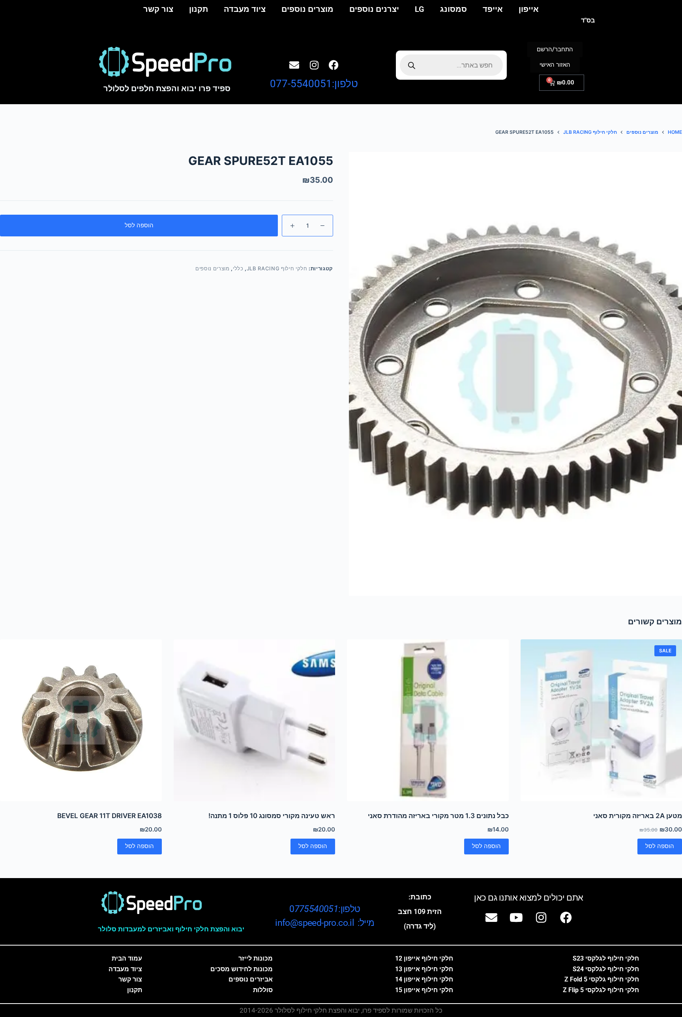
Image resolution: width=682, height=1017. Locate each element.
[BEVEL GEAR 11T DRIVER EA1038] (81, 720)
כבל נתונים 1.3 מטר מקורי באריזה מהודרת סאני (438, 816)
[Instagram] (314, 65)
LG (419, 9)
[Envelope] (294, 65)
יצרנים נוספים (374, 9)
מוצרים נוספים (307, 9)
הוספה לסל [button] (659, 846)
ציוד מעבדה (245, 9)
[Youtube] (516, 917)
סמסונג (453, 9)
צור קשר (158, 9)
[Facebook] (334, 65)
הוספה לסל (139, 225)
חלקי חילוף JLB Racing (277, 268)
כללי (238, 268)
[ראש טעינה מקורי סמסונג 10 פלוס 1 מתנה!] (254, 720)
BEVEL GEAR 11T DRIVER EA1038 (109, 816)
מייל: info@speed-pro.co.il (324, 923)
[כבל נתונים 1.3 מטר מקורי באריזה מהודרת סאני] (428, 720)
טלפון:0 (324, 909)
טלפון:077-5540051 (314, 84)
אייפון (529, 9)
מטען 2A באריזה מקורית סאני (637, 816)
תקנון (198, 9)
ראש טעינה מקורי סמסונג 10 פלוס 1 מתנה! (271, 816)
